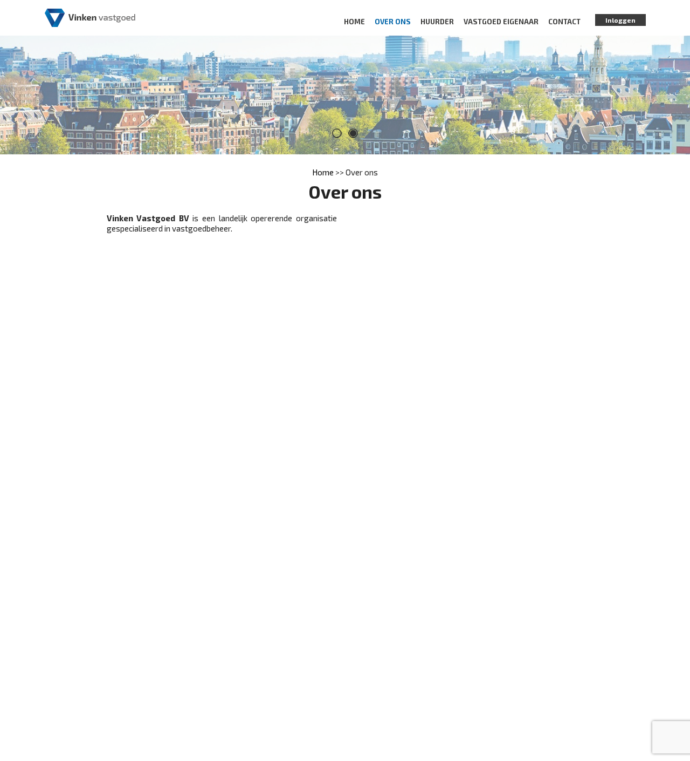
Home (354, 21)
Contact (564, 21)
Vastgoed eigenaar (501, 21)
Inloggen (620, 20)
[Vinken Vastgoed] (90, 17)
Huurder (437, 21)
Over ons (393, 21)
